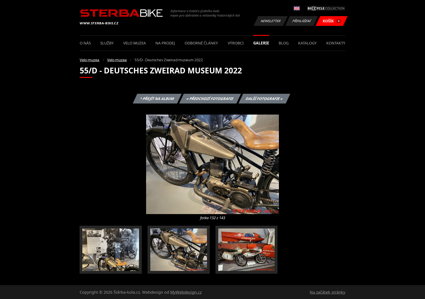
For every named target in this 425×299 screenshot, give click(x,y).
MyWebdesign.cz (186, 292)
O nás (85, 43)
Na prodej (165, 43)
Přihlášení (302, 21)
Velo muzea (134, 43)
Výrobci (236, 43)
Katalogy (307, 43)
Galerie (261, 43)
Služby (107, 43)
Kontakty (335, 43)
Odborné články (201, 43)
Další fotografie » (264, 98)
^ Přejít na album (157, 98)
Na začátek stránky (327, 292)
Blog (284, 43)
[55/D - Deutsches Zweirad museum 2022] (212, 163)
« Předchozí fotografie (209, 98)
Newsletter (271, 21)
